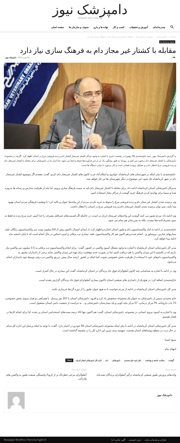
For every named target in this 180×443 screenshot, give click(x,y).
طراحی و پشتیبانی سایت (155, 439)
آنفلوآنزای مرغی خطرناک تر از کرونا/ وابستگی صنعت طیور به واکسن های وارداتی (46, 376)
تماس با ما (115, 439)
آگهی (123, 439)
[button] (172, 27)
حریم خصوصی (135, 439)
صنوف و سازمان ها (79, 27)
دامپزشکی (116, 360)
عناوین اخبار (161, 36)
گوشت (171, 360)
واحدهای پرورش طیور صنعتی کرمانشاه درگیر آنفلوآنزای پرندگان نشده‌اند (136, 374)
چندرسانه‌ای (159, 27)
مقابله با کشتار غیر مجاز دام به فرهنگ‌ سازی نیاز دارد (98, 50)
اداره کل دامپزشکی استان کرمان (89, 360)
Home (173, 36)
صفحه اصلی (57, 27)
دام (106, 360)
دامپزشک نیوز (10, 57)
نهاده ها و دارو (101, 27)
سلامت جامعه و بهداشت (155, 360)
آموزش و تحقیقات (138, 27)
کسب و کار (118, 27)
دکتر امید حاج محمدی (132, 360)
